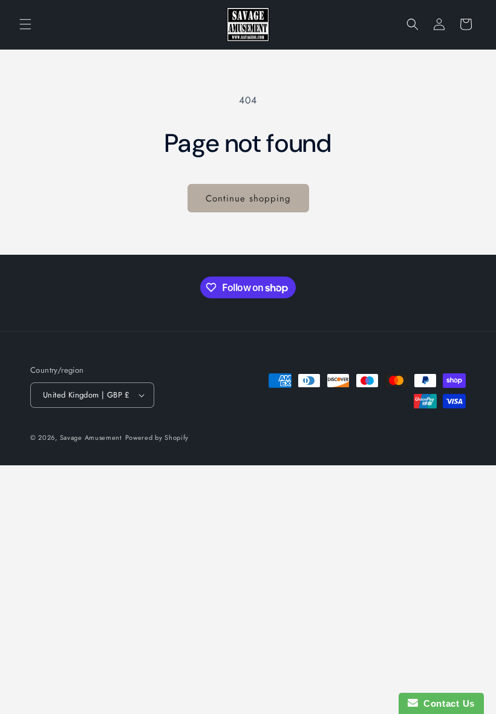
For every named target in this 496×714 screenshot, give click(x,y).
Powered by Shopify (157, 437)
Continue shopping (248, 198)
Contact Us (446, 703)
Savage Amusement (91, 437)
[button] (25, 24)
